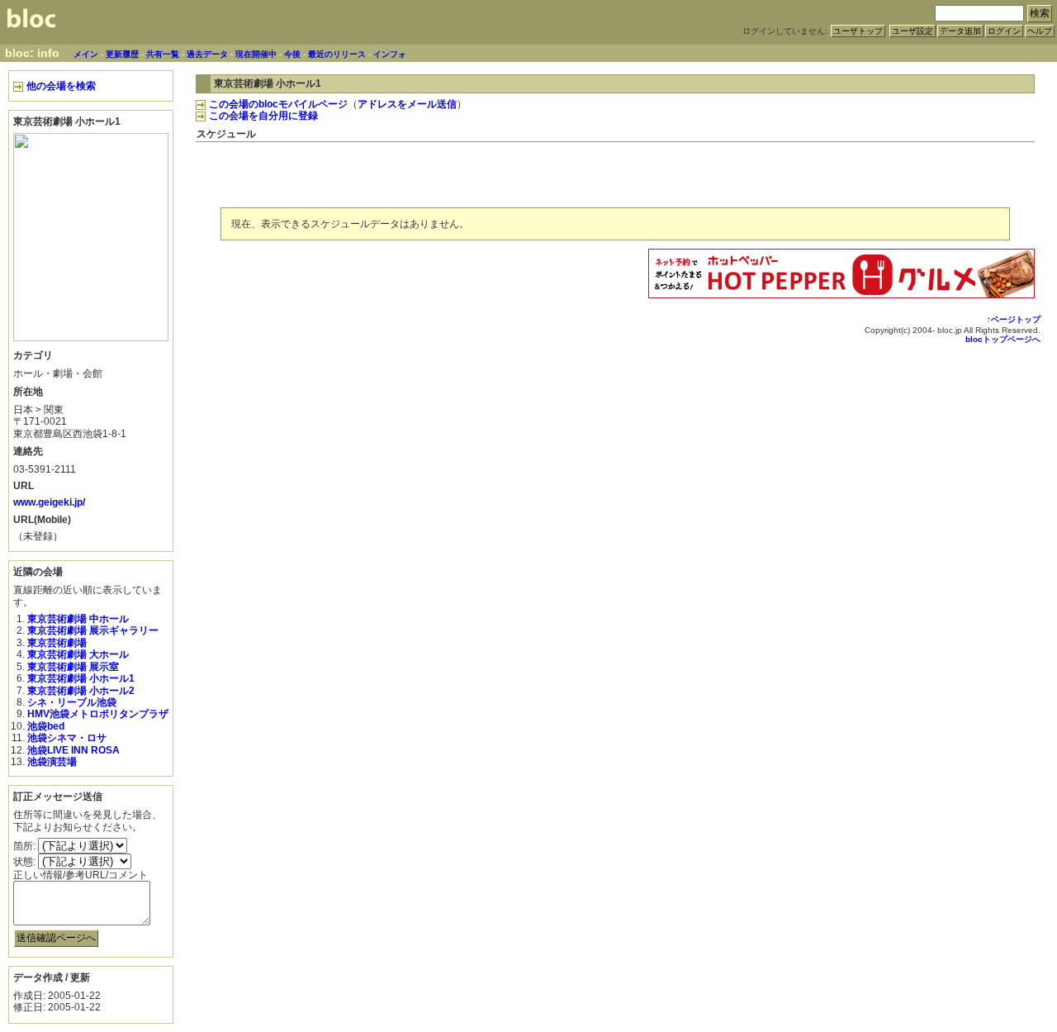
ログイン (1004, 31)
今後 (292, 54)
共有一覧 (162, 54)
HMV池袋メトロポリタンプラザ (97, 714)
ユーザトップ (858, 31)
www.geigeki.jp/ (49, 502)
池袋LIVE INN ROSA (73, 750)
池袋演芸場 (52, 762)
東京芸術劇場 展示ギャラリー (93, 630)
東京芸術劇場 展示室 (73, 667)
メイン (85, 54)
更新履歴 (122, 54)
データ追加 (960, 31)
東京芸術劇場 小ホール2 (81, 691)
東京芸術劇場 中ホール (78, 619)
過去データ (207, 54)
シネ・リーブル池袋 (71, 702)
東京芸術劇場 (57, 643)
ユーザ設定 (912, 31)
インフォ (389, 54)
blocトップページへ (1002, 339)
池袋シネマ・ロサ (67, 738)
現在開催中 (256, 54)
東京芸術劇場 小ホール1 (81, 678)
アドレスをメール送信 (407, 104)
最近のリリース (337, 54)
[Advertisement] (841, 172)
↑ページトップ (1013, 319)
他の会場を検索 (61, 86)
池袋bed (45, 726)
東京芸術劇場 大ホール (78, 654)
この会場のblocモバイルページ (278, 104)
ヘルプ (1039, 31)
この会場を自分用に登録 (263, 115)
